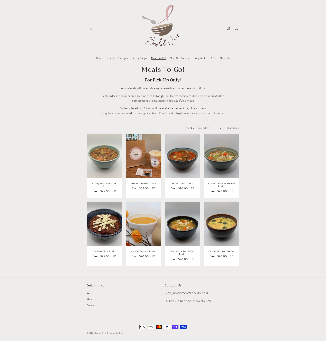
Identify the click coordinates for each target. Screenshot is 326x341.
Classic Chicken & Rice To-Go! (182, 253)
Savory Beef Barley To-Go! (104, 185)
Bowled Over (101, 333)
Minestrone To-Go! (182, 183)
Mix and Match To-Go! (143, 183)
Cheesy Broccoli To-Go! (221, 251)
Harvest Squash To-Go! (143, 251)
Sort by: (190, 128)
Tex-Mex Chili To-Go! (104, 251)
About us (92, 299)
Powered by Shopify (116, 333)
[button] (90, 28)
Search (90, 293)
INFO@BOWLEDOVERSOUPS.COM (186, 293)
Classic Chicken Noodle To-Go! (221, 185)
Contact (91, 305)
